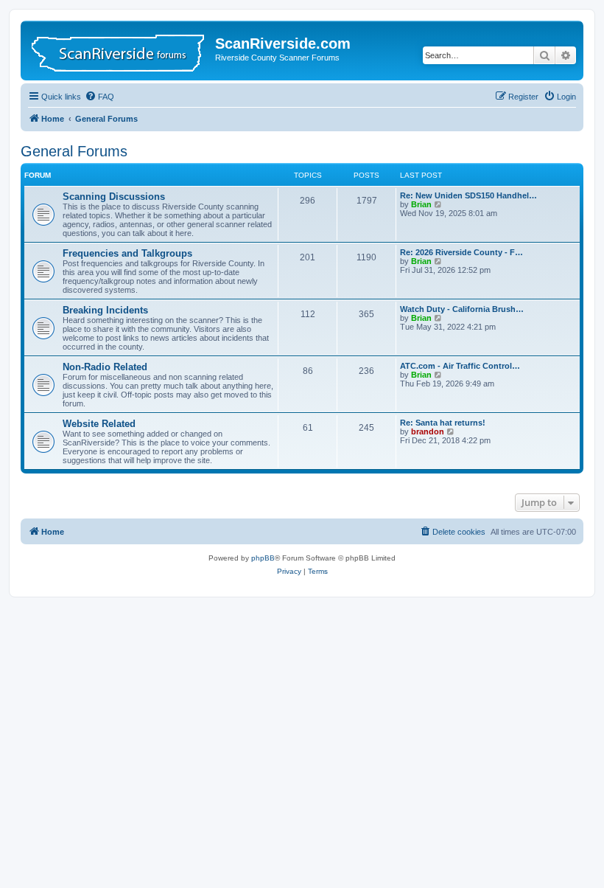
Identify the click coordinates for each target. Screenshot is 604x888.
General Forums (74, 151)
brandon (427, 431)
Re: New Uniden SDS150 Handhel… (468, 195)
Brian (421, 204)
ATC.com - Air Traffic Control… (460, 365)
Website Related (99, 423)
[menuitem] (99, 96)
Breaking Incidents (105, 310)
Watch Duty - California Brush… (462, 309)
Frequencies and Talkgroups (127, 253)
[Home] (119, 50)
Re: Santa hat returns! (442, 422)
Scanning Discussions (114, 196)
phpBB (263, 558)
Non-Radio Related (105, 366)
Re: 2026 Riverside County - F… (461, 252)
